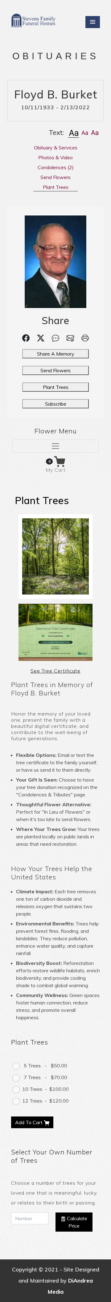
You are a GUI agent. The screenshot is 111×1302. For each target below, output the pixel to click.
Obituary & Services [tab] (55, 147)
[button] (73, 132)
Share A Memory (55, 354)
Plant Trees (55, 387)
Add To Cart (29, 1122)
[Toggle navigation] (55, 446)
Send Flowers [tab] (55, 177)
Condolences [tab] (56, 167)
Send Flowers (55, 370)
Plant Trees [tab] (55, 187)
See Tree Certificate (55, 671)
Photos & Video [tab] (55, 157)
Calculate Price (76, 1222)
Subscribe (55, 404)
